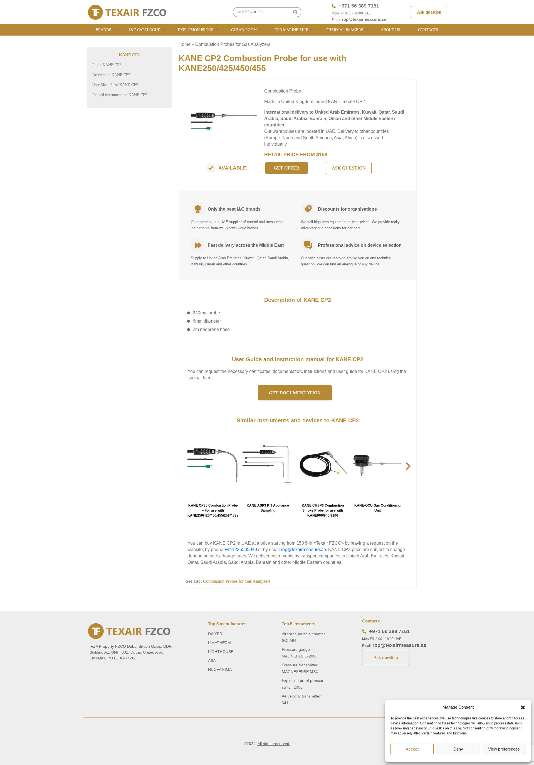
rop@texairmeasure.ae (364, 19)
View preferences (504, 749)
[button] (523, 707)
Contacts (428, 30)
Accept (412, 749)
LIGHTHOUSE (220, 651)
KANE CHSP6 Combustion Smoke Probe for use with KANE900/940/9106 (323, 510)
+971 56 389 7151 (358, 6)
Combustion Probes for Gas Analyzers (232, 44)
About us (390, 30)
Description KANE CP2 (111, 75)
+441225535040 (240, 549)
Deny (458, 749)
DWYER (215, 634)
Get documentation (295, 392)
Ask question (429, 12)
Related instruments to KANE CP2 (119, 95)
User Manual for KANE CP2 (115, 85)
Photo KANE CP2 (106, 65)
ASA (212, 660)
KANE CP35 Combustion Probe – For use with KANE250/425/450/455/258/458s (212, 510)
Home (185, 44)
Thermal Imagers (344, 30)
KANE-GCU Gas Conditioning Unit (377, 508)
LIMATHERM (219, 643)
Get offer (287, 168)
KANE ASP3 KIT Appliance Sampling (268, 508)
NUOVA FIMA (220, 669)
